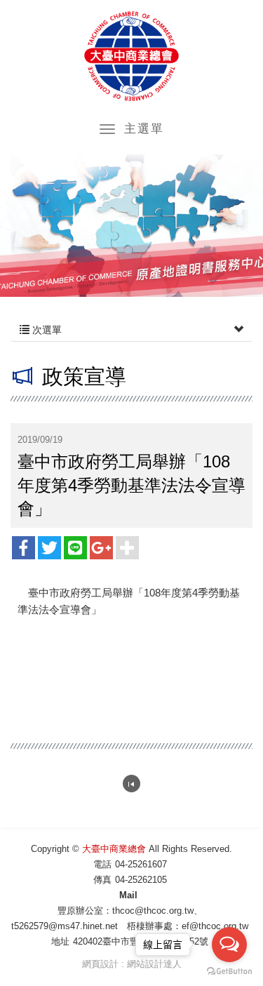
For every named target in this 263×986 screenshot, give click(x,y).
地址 (60, 941)
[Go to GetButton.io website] (229, 971)
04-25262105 (141, 879)
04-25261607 (141, 864)
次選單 (45, 329)
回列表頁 (131, 783)
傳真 (102, 879)
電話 (102, 864)
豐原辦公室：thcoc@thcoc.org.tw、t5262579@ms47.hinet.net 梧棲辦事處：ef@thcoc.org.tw (129, 918)
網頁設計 (100, 964)
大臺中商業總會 (131, 56)
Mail (128, 895)
